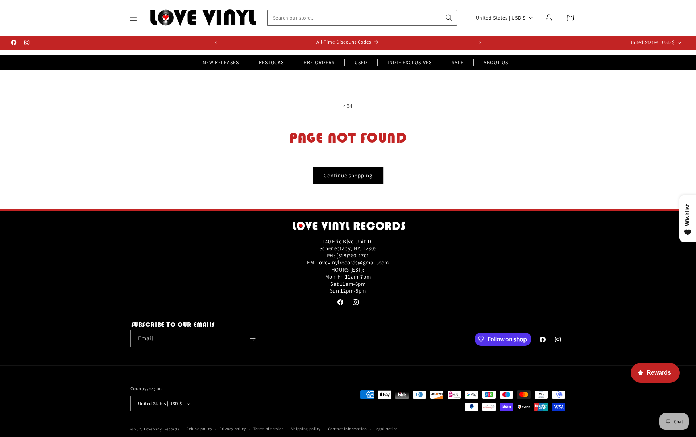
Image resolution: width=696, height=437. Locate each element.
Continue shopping (348, 175)
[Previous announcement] (216, 42)
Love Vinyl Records (161, 429)
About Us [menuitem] (496, 62)
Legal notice (386, 428)
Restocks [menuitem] (271, 62)
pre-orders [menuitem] (319, 62)
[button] (133, 18)
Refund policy (199, 428)
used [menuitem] (361, 62)
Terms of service (268, 428)
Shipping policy (306, 428)
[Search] (449, 17)
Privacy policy (232, 428)
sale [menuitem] (458, 62)
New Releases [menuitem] (221, 62)
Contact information (347, 428)
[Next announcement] (480, 42)
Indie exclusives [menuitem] (410, 62)
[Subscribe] (253, 338)
